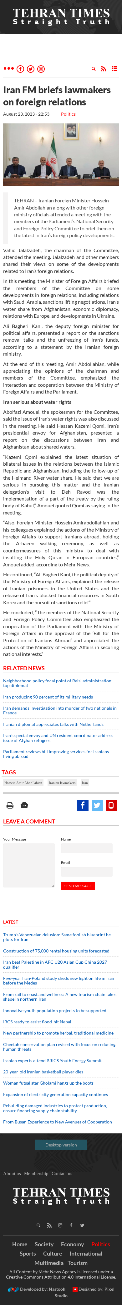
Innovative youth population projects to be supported (54, 1010)
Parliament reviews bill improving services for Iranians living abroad (56, 754)
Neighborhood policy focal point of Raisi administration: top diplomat (58, 683)
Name (66, 839)
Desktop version (61, 1144)
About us (12, 1173)
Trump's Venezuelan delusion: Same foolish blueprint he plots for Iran (57, 937)
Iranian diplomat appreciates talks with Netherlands (53, 724)
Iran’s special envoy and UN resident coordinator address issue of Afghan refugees (58, 738)
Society (44, 1244)
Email (65, 862)
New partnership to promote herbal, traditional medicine (58, 1032)
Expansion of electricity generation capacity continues (55, 1094)
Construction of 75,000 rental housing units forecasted (56, 950)
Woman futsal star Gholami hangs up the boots (48, 1083)
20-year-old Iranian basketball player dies (43, 1071)
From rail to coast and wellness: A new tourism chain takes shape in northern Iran (59, 997)
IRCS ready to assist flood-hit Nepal (37, 1021)
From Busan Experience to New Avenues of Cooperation (57, 1121)
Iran (85, 783)
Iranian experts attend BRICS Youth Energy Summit (52, 1060)
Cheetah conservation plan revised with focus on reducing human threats (59, 1047)
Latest (10, 922)
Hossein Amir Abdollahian (23, 783)
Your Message (14, 839)
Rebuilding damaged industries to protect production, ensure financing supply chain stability (55, 1108)
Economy (72, 1244)
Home (20, 1244)
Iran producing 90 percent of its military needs (48, 696)
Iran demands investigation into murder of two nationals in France (60, 710)
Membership (36, 1173)
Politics (68, 114)
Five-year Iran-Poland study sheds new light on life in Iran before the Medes (58, 980)
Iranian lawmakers (62, 783)
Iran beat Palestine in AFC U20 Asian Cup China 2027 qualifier (55, 964)
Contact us (62, 1173)
